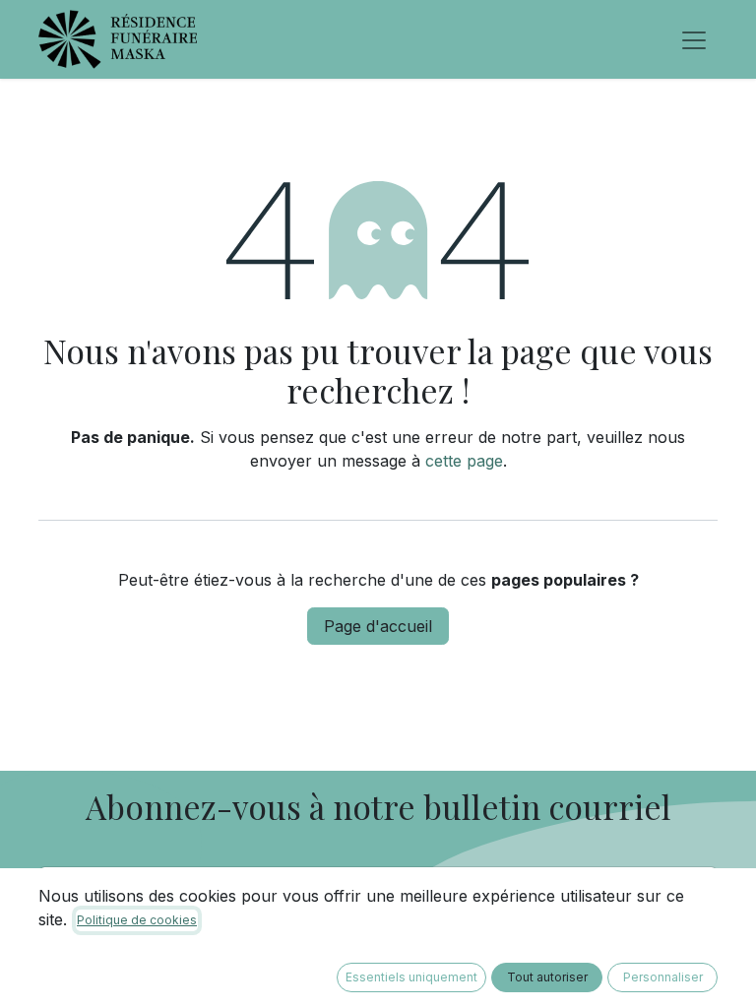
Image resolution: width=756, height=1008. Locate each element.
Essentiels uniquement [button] (411, 977)
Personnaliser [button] (663, 977)
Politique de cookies (137, 920)
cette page (464, 461)
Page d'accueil (378, 626)
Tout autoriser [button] (547, 977)
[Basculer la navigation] (694, 39)
